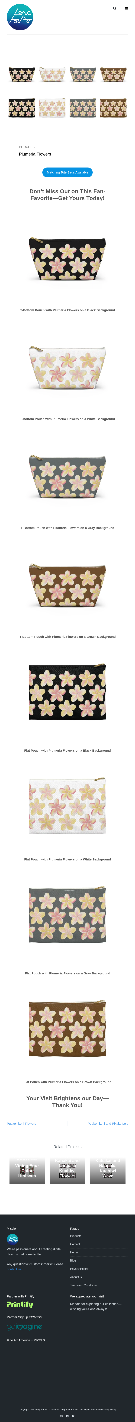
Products (75, 1236)
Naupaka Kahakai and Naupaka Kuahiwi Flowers (67, 1165)
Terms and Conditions (83, 1285)
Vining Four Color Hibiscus (27, 1170)
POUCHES (27, 147)
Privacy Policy (79, 1268)
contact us (14, 1269)
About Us (76, 1277)
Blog (73, 1260)
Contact (75, 1244)
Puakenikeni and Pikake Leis (108, 1123)
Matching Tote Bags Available (67, 172)
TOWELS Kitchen (27, 1159)
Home (74, 1252)
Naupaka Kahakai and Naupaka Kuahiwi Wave (107, 1165)
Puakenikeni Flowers (21, 1123)
